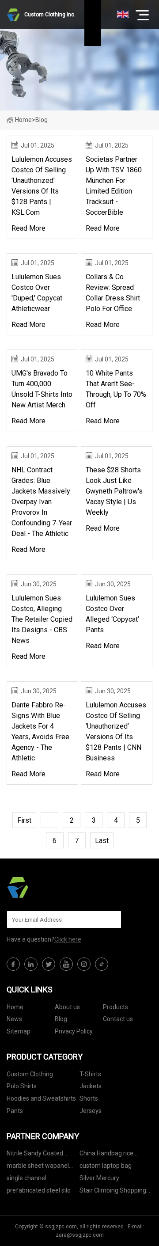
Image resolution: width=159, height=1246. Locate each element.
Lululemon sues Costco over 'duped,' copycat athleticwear (36, 293)
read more (28, 228)
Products (115, 1006)
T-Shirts (90, 1074)
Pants (15, 1110)
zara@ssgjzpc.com (80, 1235)
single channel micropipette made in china (36, 1179)
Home (23, 119)
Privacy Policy (74, 1031)
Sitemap (18, 1031)
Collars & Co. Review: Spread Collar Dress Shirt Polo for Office (113, 293)
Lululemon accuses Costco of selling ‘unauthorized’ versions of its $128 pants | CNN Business (116, 731)
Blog (61, 1018)
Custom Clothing (30, 1074)
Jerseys (91, 1110)
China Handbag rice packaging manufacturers (116, 1155)
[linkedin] (31, 964)
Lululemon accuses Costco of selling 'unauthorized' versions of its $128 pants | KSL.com (41, 186)
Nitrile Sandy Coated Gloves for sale (35, 1155)
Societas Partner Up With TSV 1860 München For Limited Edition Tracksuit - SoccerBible (114, 186)
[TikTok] (101, 964)
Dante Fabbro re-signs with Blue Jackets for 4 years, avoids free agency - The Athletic (40, 731)
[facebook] (13, 964)
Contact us (118, 1018)
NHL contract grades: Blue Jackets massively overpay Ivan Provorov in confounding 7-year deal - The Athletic (41, 502)
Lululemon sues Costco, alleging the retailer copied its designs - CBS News (41, 619)
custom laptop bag (106, 1165)
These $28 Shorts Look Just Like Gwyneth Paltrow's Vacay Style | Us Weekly (114, 491)
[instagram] (84, 964)
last (102, 840)
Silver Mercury (99, 1177)
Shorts (89, 1098)
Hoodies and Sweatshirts (41, 1098)
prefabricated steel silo (39, 1190)
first (24, 820)
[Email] (110, 919)
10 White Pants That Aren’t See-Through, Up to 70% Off (116, 389)
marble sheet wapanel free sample (38, 1167)
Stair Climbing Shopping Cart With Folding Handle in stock (113, 1192)
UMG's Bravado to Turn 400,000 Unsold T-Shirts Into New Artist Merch (41, 389)
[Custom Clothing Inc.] (51, 887)
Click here (67, 939)
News (14, 1018)
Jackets (91, 1086)
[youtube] (66, 964)
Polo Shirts (22, 1086)
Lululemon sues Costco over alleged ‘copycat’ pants (112, 614)
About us (67, 1006)
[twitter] (48, 964)
